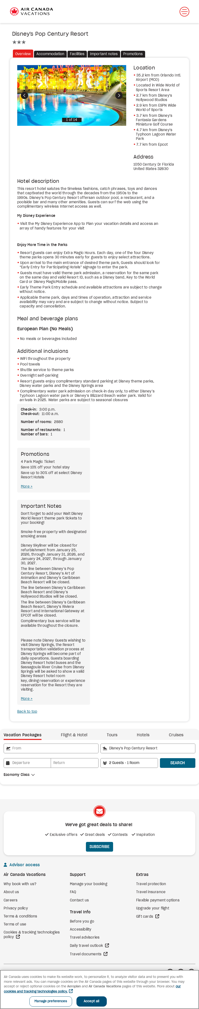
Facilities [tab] (77, 54)
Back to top (27, 711)
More (26, 486)
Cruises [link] (176, 735)
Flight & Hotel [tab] (74, 735)
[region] (99, 989)
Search (177, 763)
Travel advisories (85, 937)
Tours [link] (112, 735)
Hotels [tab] (143, 735)
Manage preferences (50, 1001)
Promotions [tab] (133, 54)
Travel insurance (151, 892)
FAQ (73, 892)
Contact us (79, 900)
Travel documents (86, 954)
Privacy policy (16, 908)
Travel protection (151, 884)
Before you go (82, 921)
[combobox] (51, 748)
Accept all (91, 1001)
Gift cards (145, 916)
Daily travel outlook (87, 946)
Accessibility (80, 929)
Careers (10, 900)
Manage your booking (88, 884)
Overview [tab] (23, 54)
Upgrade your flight (152, 908)
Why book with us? (20, 884)
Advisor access (24, 865)
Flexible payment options (158, 900)
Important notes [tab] (104, 54)
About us (11, 892)
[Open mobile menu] (184, 12)
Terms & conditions (20, 916)
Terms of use (15, 924)
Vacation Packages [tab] (22, 735)
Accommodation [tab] (50, 54)
